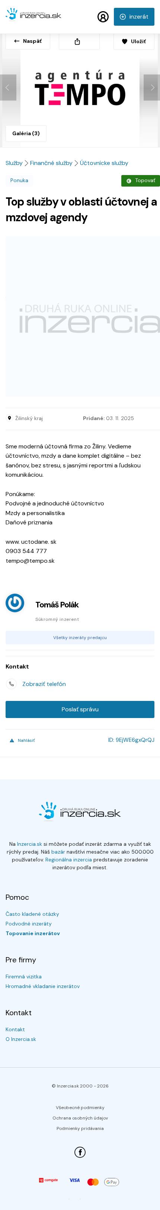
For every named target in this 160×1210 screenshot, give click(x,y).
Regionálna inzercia (68, 859)
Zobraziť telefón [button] (44, 684)
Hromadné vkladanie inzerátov (43, 986)
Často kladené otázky (32, 914)
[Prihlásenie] (103, 16)
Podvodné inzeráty (29, 923)
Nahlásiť (26, 740)
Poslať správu (80, 709)
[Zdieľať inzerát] (79, 41)
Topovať (145, 180)
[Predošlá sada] (8, 87)
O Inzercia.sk (21, 1039)
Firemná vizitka (24, 976)
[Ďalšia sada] (152, 87)
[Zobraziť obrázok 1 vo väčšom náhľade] (80, 88)
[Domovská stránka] (33, 18)
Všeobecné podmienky (80, 1108)
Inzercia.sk (29, 844)
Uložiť (138, 41)
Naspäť (32, 41)
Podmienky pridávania (80, 1128)
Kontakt (15, 1029)
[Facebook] (80, 1152)
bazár (58, 851)
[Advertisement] (80, 316)
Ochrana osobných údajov (80, 1118)
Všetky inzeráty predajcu (80, 638)
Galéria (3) (26, 133)
